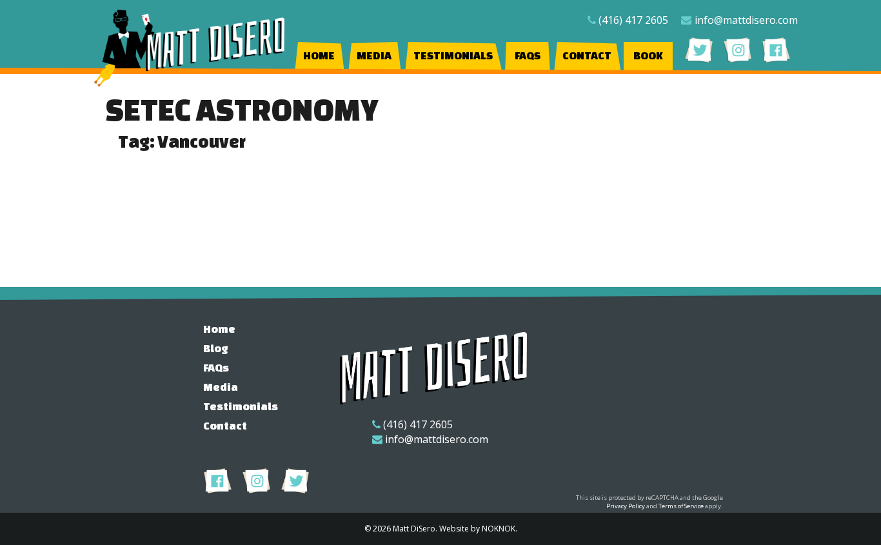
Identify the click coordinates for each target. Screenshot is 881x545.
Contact (586, 55)
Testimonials (453, 55)
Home (319, 55)
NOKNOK (498, 528)
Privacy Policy (625, 506)
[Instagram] (737, 50)
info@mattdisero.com (746, 20)
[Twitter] (698, 50)
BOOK (648, 55)
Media (374, 55)
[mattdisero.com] (190, 48)
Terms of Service (681, 506)
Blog (215, 348)
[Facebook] (776, 50)
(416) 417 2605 (633, 20)
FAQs (527, 55)
